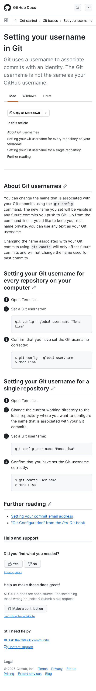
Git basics (50, 20)
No (35, 564)
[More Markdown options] (46, 113)
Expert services (29, 674)
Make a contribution (27, 608)
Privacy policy (13, 572)
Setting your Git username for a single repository (46, 385)
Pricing (9, 674)
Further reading (25, 503)
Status (71, 669)
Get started (28, 20)
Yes (16, 564)
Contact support (20, 647)
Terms (43, 669)
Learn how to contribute (19, 616)
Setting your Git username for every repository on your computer (44, 280)
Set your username (78, 20)
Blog (48, 674)
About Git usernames (32, 186)
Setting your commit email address (42, 516)
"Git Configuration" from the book (48, 522)
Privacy (57, 669)
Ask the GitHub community (28, 640)
